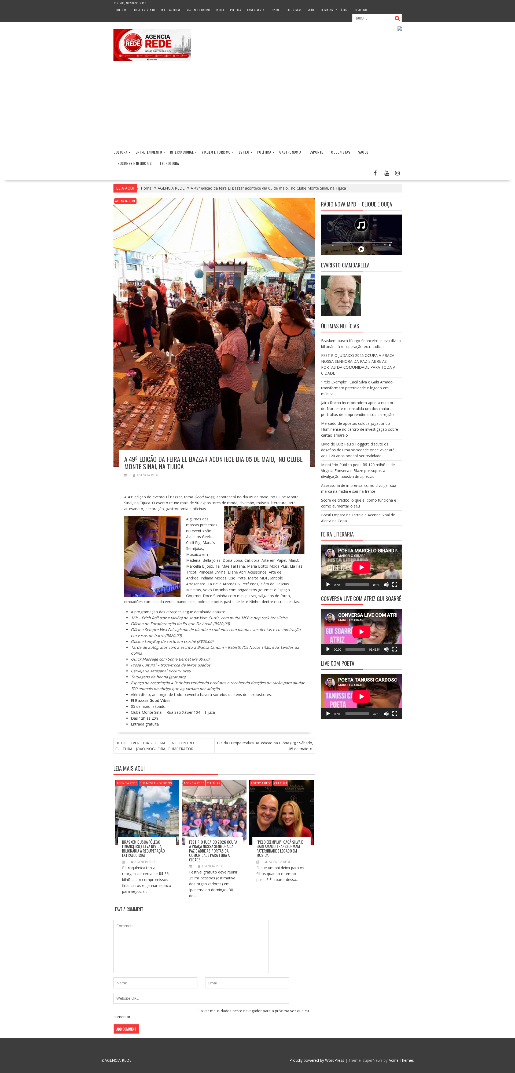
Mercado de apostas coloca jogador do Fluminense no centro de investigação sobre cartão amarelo (359, 429)
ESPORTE (276, 10)
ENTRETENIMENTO (144, 10)
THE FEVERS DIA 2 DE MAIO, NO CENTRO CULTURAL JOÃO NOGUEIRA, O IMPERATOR (154, 745)
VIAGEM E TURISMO (198, 10)
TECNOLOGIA (360, 10)
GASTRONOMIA (255, 10)
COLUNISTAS (294, 10)
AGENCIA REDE (125, 201)
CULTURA (121, 10)
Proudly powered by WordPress (316, 1060)
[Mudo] (386, 584)
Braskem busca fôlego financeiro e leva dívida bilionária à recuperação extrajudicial (143, 848)
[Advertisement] (257, 105)
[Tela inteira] (395, 584)
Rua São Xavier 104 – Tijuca (191, 712)
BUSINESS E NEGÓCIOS (334, 10)
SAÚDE (311, 10)
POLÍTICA (235, 10)
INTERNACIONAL (171, 10)
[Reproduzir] (328, 584)
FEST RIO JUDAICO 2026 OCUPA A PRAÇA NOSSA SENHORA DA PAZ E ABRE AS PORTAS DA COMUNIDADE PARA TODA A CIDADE (213, 850)
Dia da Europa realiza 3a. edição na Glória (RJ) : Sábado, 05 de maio (265, 745)
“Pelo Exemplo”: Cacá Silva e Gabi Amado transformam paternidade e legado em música (279, 848)
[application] (361, 567)
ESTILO (220, 10)
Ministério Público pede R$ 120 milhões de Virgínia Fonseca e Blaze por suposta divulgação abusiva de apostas (358, 470)
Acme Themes (401, 1060)
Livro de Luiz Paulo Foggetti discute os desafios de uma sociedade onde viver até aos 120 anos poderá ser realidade (358, 449)
